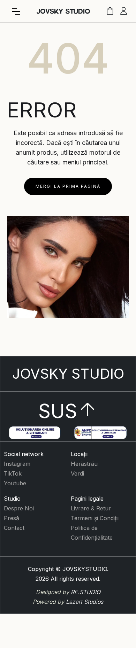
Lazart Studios (84, 601)
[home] (63, 11)
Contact (14, 527)
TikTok (13, 473)
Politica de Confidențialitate (92, 532)
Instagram (17, 463)
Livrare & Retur (91, 508)
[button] (16, 11)
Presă (11, 518)
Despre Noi (19, 508)
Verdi (77, 473)
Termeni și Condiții (95, 518)
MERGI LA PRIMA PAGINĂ (68, 186)
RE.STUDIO (85, 591)
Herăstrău (84, 463)
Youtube (15, 483)
